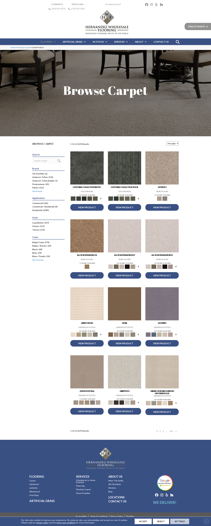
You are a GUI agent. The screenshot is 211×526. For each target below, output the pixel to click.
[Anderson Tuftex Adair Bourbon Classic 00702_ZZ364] (124, 304)
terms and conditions (66, 523)
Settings (180, 521)
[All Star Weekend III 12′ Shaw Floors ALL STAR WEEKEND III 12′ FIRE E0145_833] (162, 236)
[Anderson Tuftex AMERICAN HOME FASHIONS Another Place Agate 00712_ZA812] (162, 372)
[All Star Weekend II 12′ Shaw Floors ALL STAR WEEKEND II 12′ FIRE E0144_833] (124, 236)
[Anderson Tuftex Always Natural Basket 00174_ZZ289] (87, 372)
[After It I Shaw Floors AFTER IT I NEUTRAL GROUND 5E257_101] (162, 168)
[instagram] (152, 5)
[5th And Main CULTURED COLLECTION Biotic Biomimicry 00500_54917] (87, 168)
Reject (161, 521)
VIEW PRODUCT (87, 207)
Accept (143, 521)
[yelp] (157, 5)
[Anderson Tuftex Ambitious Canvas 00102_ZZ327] (124, 372)
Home (13, 47)
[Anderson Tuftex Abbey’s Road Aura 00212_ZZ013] (87, 304)
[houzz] (162, 5)
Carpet (27, 47)
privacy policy (42, 523)
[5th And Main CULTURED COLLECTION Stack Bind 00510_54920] (124, 168)
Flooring (20, 47)
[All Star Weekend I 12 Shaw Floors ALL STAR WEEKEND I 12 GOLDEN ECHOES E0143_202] (87, 236)
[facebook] (147, 5)
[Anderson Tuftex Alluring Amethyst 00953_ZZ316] (162, 304)
